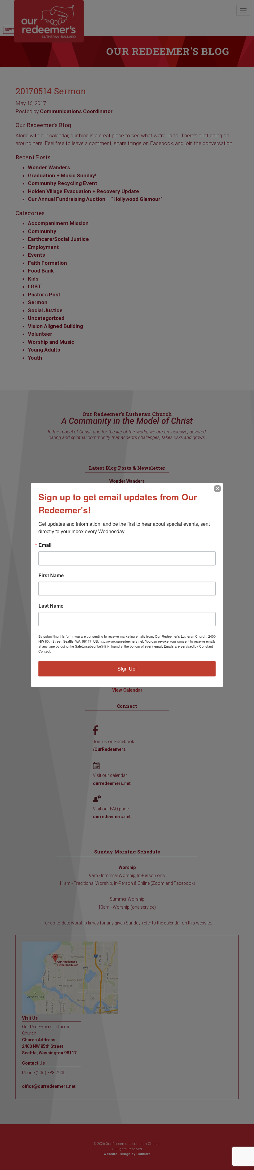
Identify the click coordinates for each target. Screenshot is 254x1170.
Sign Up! (127, 668)
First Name (51, 575)
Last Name (51, 605)
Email (44, 545)
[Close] (217, 488)
